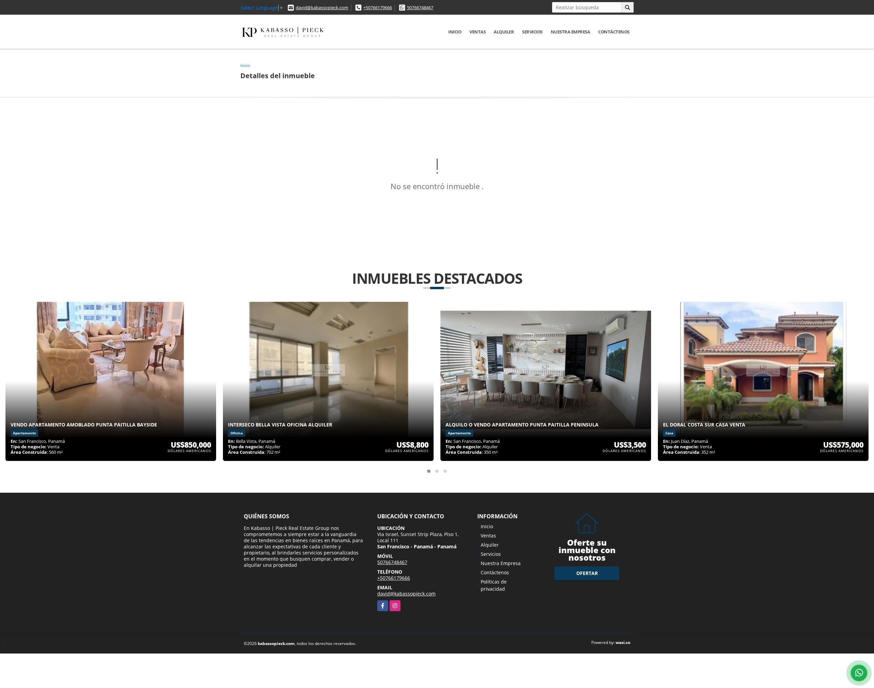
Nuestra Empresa (570, 32)
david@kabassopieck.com (322, 7)
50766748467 (420, 7)
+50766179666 (377, 7)
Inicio (454, 32)
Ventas (477, 32)
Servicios (532, 32)
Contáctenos (614, 32)
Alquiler (504, 32)
